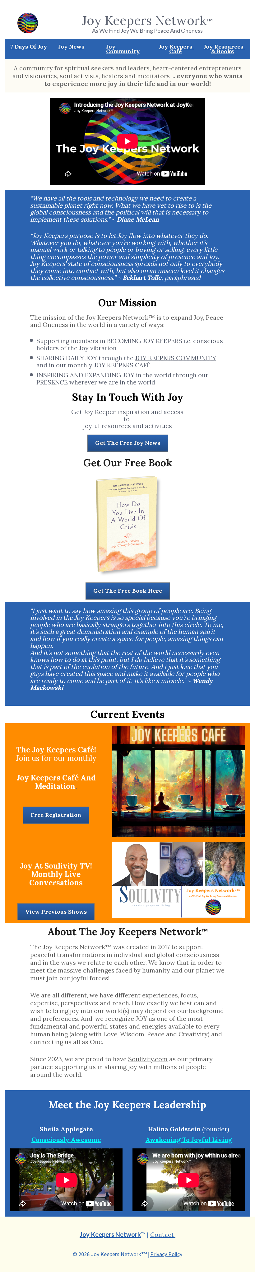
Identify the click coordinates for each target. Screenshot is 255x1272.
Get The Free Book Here (127, 590)
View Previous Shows (56, 911)
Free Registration (56, 814)
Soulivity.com (148, 1059)
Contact (162, 1234)
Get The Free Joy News (127, 442)
